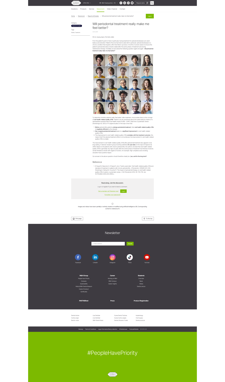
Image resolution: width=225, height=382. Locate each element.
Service (91, 9)
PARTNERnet (83, 301)
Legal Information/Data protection (107, 329)
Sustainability (84, 284)
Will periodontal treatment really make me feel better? (118, 16)
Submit (130, 244)
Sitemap (80, 329)
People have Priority (83, 278)
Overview (141, 278)
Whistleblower (123, 329)
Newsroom (100, 9)
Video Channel (112, 9)
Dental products (140, 320)
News (141, 281)
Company (83, 281)
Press (112, 301)
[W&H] (76, 3)
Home (73, 16)
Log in (150, 16)
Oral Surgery (139, 318)
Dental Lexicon (141, 286)
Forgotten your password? (112, 195)
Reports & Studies (93, 16)
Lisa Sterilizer (96, 315)
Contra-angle (75, 318)
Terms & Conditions (90, 329)
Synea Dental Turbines (120, 315)
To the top (149, 218)
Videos (141, 284)
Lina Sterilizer (96, 318)
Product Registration (141, 301)
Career (112, 275)
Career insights (112, 284)
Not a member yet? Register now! (108, 191)
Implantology (139, 315)
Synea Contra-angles (120, 318)
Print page (78, 218)
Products (83, 9)
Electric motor (75, 320)
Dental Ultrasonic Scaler (121, 320)
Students (141, 275)
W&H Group (84, 275)
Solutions (74, 9)
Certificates (84, 292)
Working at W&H (112, 278)
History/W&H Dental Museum (84, 286)
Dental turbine (75, 315)
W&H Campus (112, 281)
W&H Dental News (98, 320)
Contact (122, 9)
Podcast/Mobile (133, 329)
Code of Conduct (84, 289)
